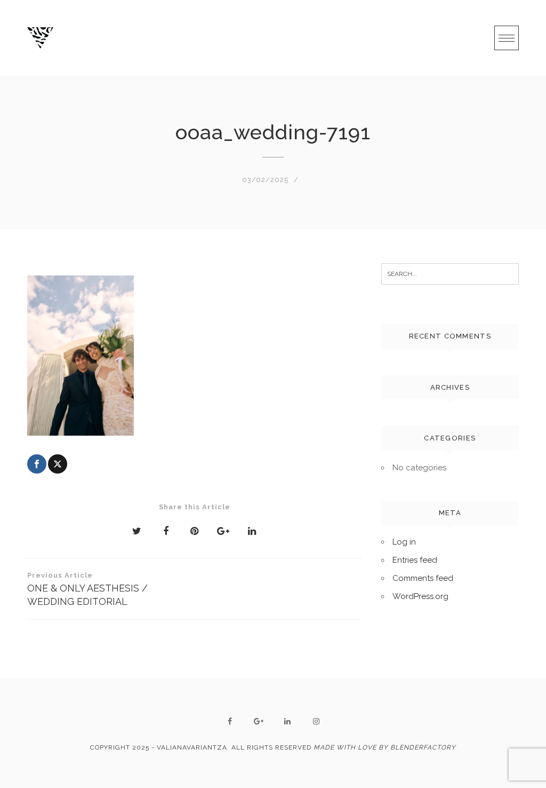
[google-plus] (259, 721)
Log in (404, 542)
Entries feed (414, 560)
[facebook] (230, 721)
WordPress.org (420, 596)
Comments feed (422, 578)
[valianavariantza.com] (40, 38)
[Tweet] (57, 464)
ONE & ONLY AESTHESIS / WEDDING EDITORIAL (87, 589)
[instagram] (316, 721)
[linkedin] (287, 721)
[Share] (36, 464)
